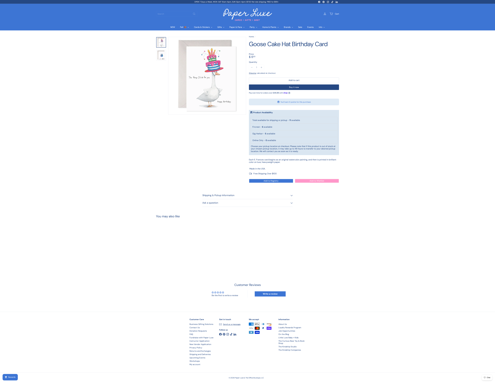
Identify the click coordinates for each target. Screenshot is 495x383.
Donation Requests (198, 331)
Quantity (253, 62)
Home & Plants (269, 27)
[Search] (194, 14)
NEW (172, 27)
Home (251, 37)
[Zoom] (207, 76)
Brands (287, 27)
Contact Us (194, 327)
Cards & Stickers (202, 27)
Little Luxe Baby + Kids (288, 337)
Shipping (252, 73)
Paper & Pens (236, 27)
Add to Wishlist (317, 180)
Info (321, 27)
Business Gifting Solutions (201, 324)
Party (252, 27)
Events (310, 27)
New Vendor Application (200, 344)
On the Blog (283, 334)
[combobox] (176, 14)
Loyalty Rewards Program (289, 327)
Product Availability (263, 112)
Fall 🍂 (183, 27)
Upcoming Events (197, 357)
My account (194, 364)
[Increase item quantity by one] (261, 67)
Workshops (194, 361)
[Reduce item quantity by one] (251, 67)
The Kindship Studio (287, 346)
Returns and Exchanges (200, 351)
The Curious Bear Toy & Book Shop (291, 342)
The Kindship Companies (289, 350)
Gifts (219, 27)
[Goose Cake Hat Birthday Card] (170, 243)
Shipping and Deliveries (200, 354)
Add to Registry (271, 180)
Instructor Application (199, 341)
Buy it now (294, 87)
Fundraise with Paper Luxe (201, 337)
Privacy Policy (195, 347)
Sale (300, 27)
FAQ (191, 334)
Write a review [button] (270, 294)
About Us (282, 324)
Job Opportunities (286, 331)
